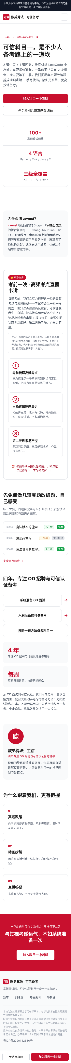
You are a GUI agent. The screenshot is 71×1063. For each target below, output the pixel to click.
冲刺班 (51, 997)
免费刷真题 (16, 1056)
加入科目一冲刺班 (35, 99)
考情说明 (35, 997)
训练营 (19, 997)
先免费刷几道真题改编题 (35, 110)
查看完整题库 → (13, 560)
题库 (6, 997)
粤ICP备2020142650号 (18, 1040)
